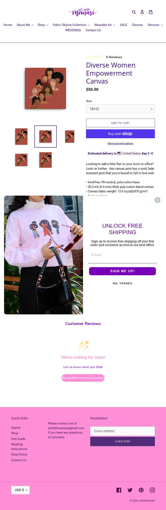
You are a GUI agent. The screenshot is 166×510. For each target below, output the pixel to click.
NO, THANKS (122, 283)
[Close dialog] (157, 200)
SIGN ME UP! (122, 271)
